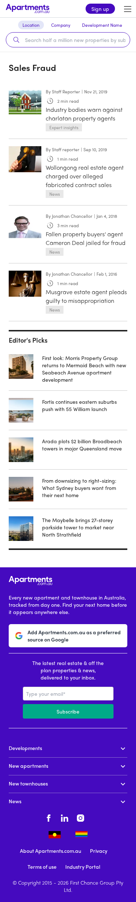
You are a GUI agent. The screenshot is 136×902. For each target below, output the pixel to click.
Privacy (98, 850)
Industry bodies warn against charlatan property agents (84, 113)
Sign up (100, 8)
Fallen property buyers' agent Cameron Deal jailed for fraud (85, 238)
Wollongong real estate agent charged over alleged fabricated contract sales (85, 176)
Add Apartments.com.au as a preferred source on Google (74, 635)
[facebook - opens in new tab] (48, 817)
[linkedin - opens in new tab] (64, 817)
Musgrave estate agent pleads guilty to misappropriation (86, 296)
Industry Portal (82, 866)
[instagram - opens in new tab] (80, 817)
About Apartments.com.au (50, 850)
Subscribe (68, 711)
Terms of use (42, 866)
